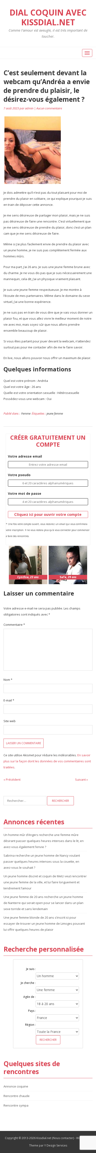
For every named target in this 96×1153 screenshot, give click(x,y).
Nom (7, 680)
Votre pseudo (19, 475)
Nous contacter (63, 1138)
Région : (30, 1025)
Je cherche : (28, 983)
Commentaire (14, 624)
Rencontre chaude (16, 1096)
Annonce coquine (15, 1086)
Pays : (32, 1011)
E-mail (8, 700)
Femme (26, 413)
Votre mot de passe (24, 493)
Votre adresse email (25, 456)
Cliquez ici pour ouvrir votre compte (48, 514)
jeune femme (55, 413)
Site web (9, 721)
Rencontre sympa (15, 1105)
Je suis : (31, 969)
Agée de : (29, 997)
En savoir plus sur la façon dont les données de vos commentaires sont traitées (47, 761)
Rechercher (48, 1040)
